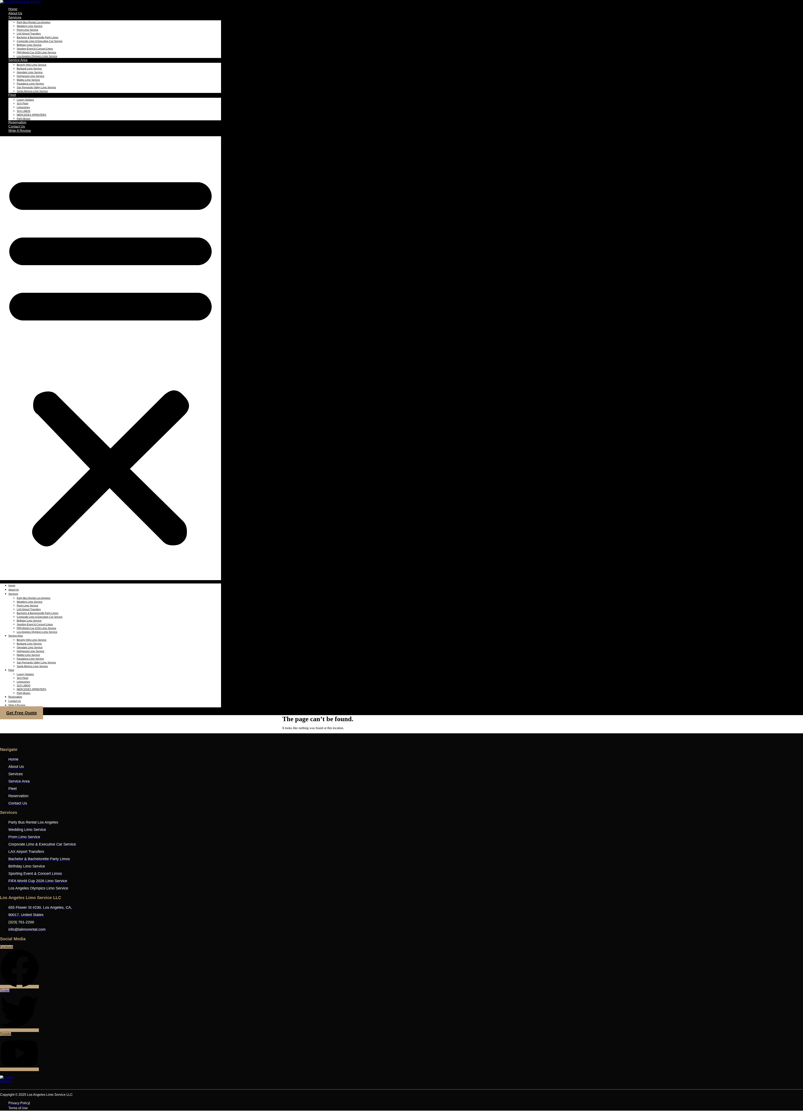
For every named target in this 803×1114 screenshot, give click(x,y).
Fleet (12, 95)
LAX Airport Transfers (29, 33)
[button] (110, 358)
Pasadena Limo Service (30, 83)
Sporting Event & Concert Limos (35, 48)
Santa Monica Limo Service (32, 91)
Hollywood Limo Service (30, 76)
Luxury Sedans (25, 99)
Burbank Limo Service (29, 68)
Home (12, 9)
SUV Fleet (22, 103)
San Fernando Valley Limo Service (36, 87)
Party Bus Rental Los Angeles (33, 22)
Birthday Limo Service (29, 45)
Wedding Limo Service (29, 26)
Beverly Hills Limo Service (31, 64)
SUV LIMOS (23, 111)
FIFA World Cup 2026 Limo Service (36, 52)
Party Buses (23, 118)
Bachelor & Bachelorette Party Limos (37, 37)
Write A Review (19, 130)
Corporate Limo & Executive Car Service (40, 41)
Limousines (23, 107)
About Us (15, 13)
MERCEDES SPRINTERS (31, 114)
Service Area (17, 60)
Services (14, 17)
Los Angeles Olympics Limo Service (37, 56)
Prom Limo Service (27, 29)
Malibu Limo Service (28, 79)
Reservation (17, 122)
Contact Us (16, 126)
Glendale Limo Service (30, 72)
